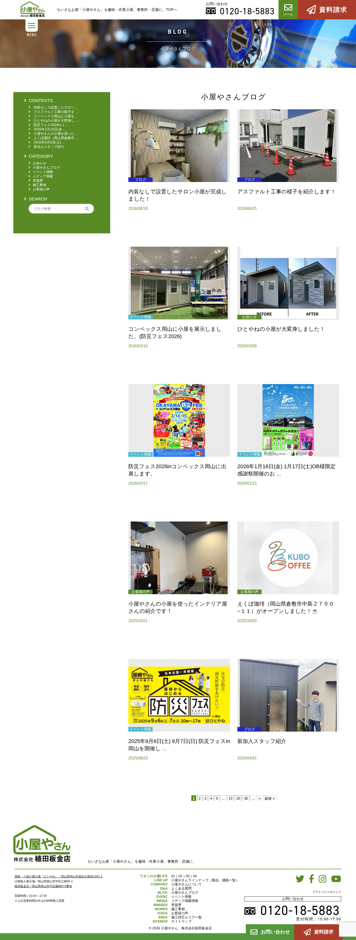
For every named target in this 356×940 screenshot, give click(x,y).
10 (230, 798)
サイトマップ (181, 921)
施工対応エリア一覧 (186, 917)
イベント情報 (181, 897)
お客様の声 (179, 913)
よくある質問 (181, 888)
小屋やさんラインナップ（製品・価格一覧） (205, 880)
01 (173, 876)
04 (195, 876)
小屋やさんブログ (184, 892)
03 (188, 876)
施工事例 (178, 909)
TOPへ (171, 10)
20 (238, 798)
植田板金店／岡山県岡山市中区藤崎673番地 (43, 886)
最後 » (269, 798)
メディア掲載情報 (184, 901)
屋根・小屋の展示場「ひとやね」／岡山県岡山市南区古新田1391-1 (58, 876)
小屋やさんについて (186, 884)
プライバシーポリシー (326, 892)
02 (180, 876)
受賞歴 (176, 905)
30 (246, 798)
